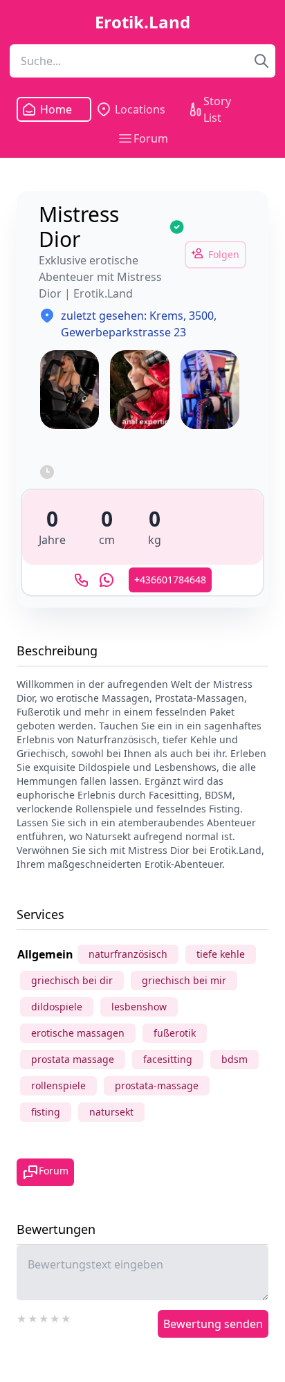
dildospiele (56, 1006)
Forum (151, 138)
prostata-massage (157, 1085)
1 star (22, 1317)
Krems (166, 315)
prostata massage (72, 1059)
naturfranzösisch (128, 954)
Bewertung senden (213, 1323)
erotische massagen (78, 1032)
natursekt (111, 1111)
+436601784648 (170, 579)
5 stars (66, 1317)
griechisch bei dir (72, 980)
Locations (140, 109)
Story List (217, 109)
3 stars (44, 1317)
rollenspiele (58, 1085)
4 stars (55, 1317)
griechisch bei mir (184, 980)
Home (55, 109)
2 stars (33, 1317)
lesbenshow (139, 1006)
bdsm (234, 1059)
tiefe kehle (220, 954)
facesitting (167, 1059)
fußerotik (175, 1032)
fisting (45, 1111)
